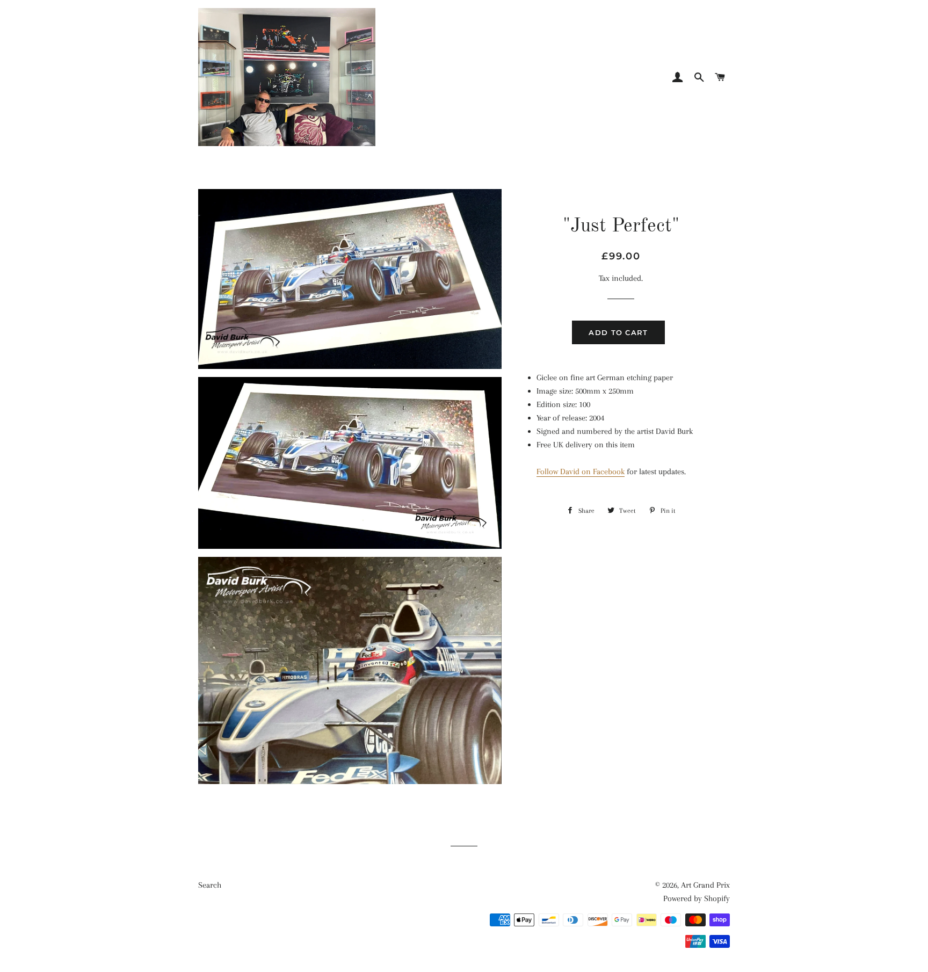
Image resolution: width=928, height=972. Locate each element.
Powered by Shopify (696, 898)
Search (209, 885)
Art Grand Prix (705, 885)
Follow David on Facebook (580, 471)
